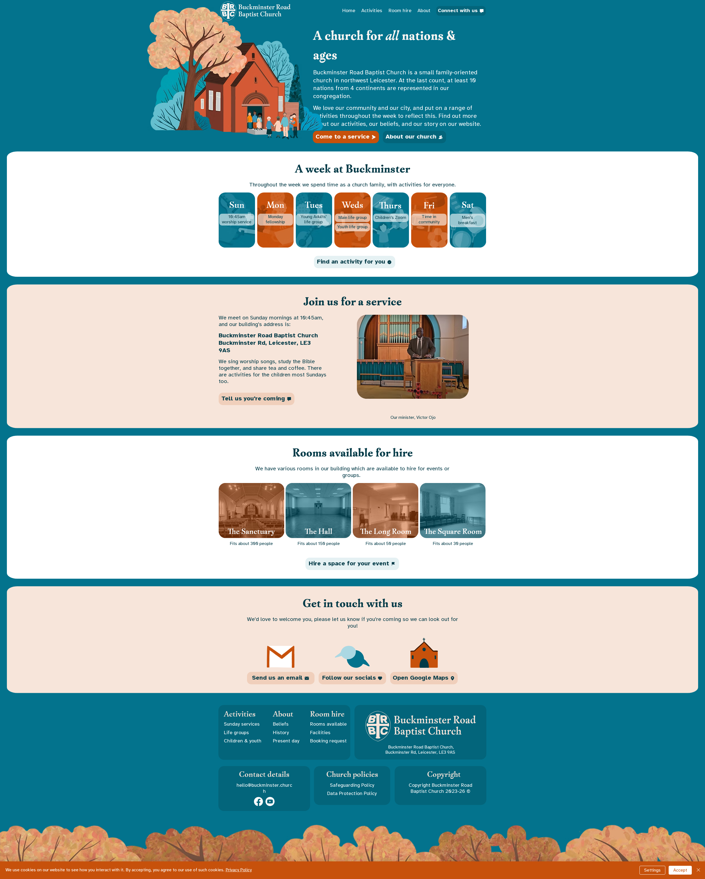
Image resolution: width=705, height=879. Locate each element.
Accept (680, 870)
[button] (243, 732)
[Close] (698, 870)
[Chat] (258, 801)
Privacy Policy (239, 870)
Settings (652, 870)
